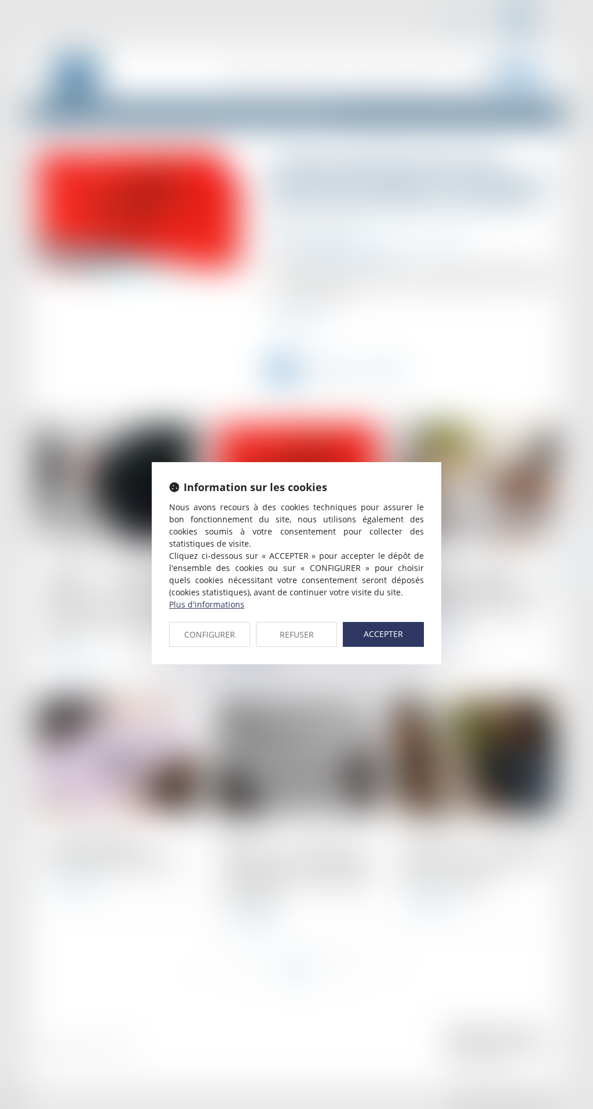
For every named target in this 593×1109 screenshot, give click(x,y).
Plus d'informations (206, 604)
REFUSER (297, 634)
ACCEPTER (383, 633)
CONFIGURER (209, 634)
